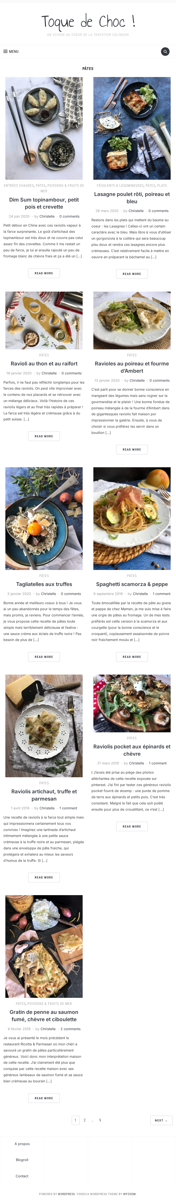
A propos (22, 1144)
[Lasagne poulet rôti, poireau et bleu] (132, 128)
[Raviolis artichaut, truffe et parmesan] (44, 725)
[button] (10, 51)
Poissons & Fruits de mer (49, 1004)
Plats (162, 186)
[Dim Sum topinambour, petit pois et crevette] (44, 128)
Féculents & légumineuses (120, 186)
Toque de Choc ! (88, 21)
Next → (161, 1120)
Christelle (47, 216)
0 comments (69, 216)
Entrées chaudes (19, 186)
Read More (44, 273)
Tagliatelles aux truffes (44, 584)
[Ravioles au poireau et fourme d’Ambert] (132, 320)
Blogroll (22, 1160)
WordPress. (67, 1194)
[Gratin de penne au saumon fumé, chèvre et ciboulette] (44, 946)
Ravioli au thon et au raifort (44, 363)
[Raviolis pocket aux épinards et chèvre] (132, 703)
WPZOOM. (130, 1194)
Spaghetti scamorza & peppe (132, 584)
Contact (22, 1176)
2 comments (70, 1029)
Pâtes (41, 186)
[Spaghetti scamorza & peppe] (132, 518)
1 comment (161, 594)
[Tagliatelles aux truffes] (44, 518)
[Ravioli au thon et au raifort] (44, 320)
